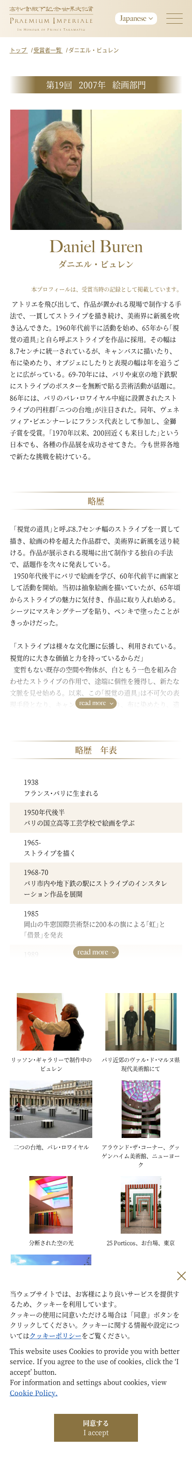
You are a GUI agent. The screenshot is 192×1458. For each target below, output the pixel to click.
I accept (96, 1427)
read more (92, 703)
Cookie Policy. (34, 1392)
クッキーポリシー (55, 1335)
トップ (19, 50)
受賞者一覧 (48, 50)
